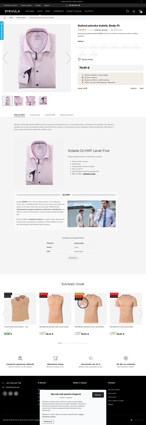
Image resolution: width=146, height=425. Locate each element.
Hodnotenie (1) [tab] (35, 115)
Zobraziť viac (73, 258)
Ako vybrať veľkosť (114, 390)
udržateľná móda (89, 174)
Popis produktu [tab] (19, 115)
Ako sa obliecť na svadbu (116, 401)
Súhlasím (98, 395)
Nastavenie (48, 421)
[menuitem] (30, 11)
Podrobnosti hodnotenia (101, 30)
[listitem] (111, 75)
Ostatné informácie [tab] (66, 115)
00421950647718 (16, 393)
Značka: (82, 88)
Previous (5, 314)
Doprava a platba (26, 5)
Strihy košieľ (112, 393)
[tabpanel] (20, 316)
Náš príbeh (41, 390)
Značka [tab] (50, 115)
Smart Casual (112, 397)
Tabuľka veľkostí (87, 59)
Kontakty (38, 5)
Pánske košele (79, 243)
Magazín (47, 5)
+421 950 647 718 (13, 383)
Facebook (5, 393)
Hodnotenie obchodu (10, 5)
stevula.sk (10, 393)
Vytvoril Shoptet (138, 420)
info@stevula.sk (12, 387)
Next (141, 314)
